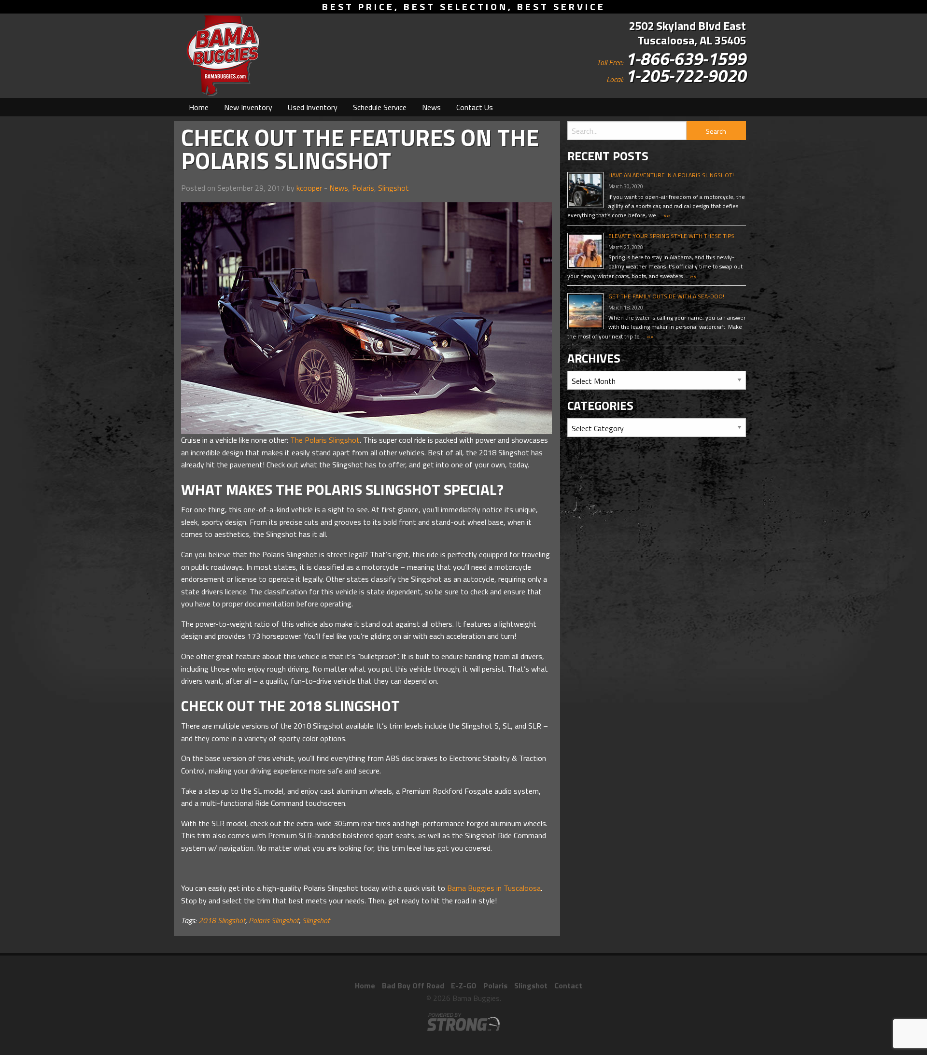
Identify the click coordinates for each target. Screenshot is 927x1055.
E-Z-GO (464, 985)
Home (199, 107)
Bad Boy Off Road (413, 985)
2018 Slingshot (221, 920)
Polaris (363, 188)
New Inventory (248, 107)
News (431, 107)
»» (666, 215)
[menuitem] (198, 107)
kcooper (309, 188)
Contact (568, 985)
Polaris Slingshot (274, 920)
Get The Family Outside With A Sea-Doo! (666, 296)
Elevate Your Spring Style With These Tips (671, 235)
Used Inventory (312, 107)
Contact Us (474, 107)
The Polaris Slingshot (325, 440)
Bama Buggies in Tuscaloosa (494, 888)
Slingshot (393, 188)
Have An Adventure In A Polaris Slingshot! (671, 175)
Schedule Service (380, 107)
